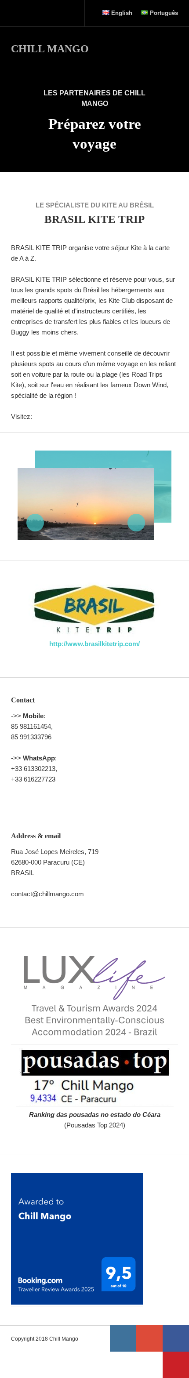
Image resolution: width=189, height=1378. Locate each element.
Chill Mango (50, 49)
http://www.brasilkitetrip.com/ (94, 643)
